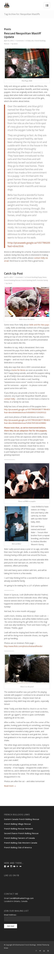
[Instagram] (48, 951)
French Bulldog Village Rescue (17, 824)
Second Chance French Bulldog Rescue (21, 833)
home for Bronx (18, 370)
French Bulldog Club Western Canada (20, 842)
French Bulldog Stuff (28, 280)
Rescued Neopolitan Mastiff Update (22, 35)
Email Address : (10, 915)
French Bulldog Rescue (12, 280)
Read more (10, 786)
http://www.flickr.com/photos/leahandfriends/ (23, 646)
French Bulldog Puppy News (36, 277)
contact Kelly (9, 399)
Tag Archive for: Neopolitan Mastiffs (22, 14)
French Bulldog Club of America (18, 847)
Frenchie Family (42, 280)
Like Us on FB (11, 875)
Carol (15, 44)
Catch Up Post (13, 273)
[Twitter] (40, 951)
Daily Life (30, 41)
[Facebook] (36, 951)
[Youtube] (44, 951)
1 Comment (19, 41)
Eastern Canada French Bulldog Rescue (21, 819)
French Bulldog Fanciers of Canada (19, 838)
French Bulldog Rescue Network (18, 828)
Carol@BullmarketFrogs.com (21, 898)
